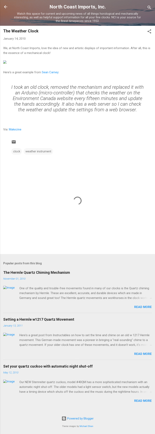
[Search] (149, 8)
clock (16, 151)
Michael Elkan (86, 426)
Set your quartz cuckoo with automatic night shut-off (48, 366)
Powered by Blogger (80, 418)
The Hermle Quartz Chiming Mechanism (36, 272)
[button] (149, 32)
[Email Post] (13, 143)
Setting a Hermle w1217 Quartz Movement (38, 319)
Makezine (15, 129)
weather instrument (38, 151)
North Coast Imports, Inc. (77, 7)
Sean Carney (50, 72)
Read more (143, 307)
